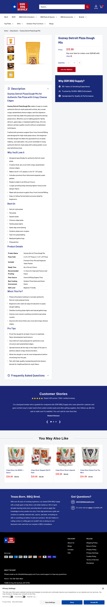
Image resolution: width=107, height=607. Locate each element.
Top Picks (7, 24)
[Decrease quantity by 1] (68, 63)
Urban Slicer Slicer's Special (65, 470)
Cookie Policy (91, 556)
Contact (70, 549)
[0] (101, 7)
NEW (13, 17)
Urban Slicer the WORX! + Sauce (15, 471)
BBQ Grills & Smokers (26, 17)
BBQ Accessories (67, 17)
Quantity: (61, 63)
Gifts (19, 24)
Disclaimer (90, 563)
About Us (71, 543)
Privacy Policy (91, 549)
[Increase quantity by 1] (80, 63)
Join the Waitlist (66, 69)
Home (6, 31)
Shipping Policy (92, 543)
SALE (6, 17)
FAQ (69, 553)
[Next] (103, 463)
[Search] (87, 6)
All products (14, 31)
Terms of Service (92, 560)
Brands (81, 17)
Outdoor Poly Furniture (35, 24)
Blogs (51, 24)
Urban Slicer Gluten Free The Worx (90, 471)
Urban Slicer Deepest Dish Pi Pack (40, 471)
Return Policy (91, 546)
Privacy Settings (92, 553)
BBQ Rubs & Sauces (47, 17)
